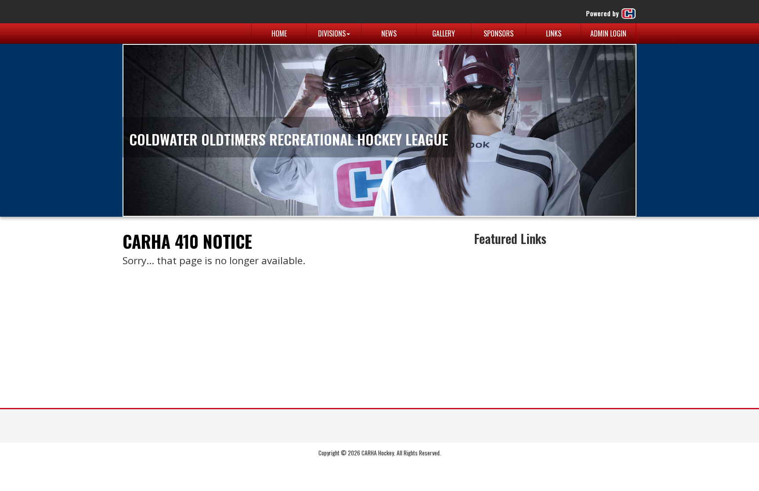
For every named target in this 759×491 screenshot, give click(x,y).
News (389, 33)
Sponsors (498, 33)
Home (279, 33)
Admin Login (608, 33)
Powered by (603, 13)
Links (553, 33)
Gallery (443, 33)
